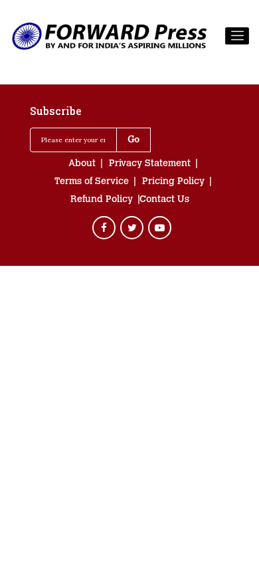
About (82, 164)
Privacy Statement (150, 164)
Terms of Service (91, 182)
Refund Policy (101, 200)
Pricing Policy (173, 182)
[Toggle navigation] (237, 36)
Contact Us (164, 200)
